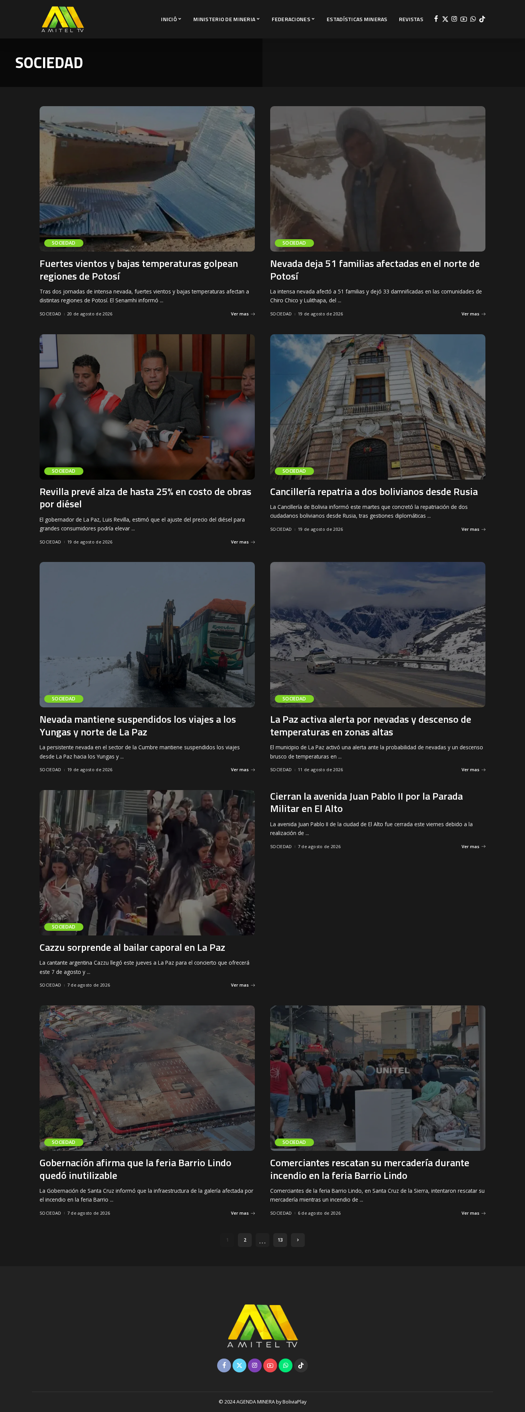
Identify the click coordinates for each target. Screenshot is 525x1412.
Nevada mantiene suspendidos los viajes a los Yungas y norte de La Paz (138, 725)
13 (280, 1240)
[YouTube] (463, 19)
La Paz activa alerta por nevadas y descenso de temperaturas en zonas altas (370, 725)
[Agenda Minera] (63, 19)
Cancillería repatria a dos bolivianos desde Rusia (374, 491)
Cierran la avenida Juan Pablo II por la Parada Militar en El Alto (366, 802)
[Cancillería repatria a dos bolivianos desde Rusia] (377, 407)
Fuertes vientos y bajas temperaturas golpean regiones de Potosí (139, 269)
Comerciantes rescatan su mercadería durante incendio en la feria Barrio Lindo (369, 1169)
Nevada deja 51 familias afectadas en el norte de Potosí (375, 269)
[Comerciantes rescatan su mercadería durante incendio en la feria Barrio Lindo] (377, 1078)
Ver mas (240, 314)
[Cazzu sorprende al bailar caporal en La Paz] (147, 862)
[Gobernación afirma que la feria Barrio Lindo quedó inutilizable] (147, 1078)
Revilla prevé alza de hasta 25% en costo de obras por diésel (145, 498)
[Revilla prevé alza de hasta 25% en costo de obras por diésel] (147, 407)
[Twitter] (445, 19)
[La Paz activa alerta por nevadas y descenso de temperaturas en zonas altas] (377, 634)
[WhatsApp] (473, 19)
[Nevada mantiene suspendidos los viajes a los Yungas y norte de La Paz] (147, 634)
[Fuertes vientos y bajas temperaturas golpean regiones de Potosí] (147, 179)
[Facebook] (436, 19)
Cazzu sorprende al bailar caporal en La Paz (132, 947)
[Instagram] (454, 19)
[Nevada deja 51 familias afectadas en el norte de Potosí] (377, 179)
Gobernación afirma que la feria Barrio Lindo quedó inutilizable (135, 1169)
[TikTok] (482, 19)
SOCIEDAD (64, 243)
